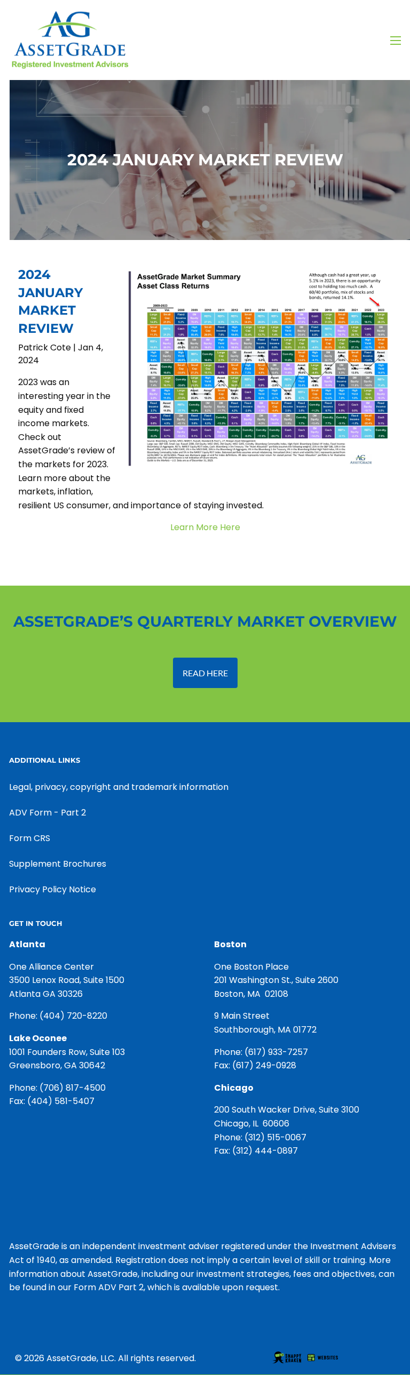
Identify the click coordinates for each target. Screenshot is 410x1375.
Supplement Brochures (57, 864)
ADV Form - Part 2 (47, 812)
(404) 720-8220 (73, 1016)
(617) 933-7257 (276, 1052)
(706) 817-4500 (73, 1088)
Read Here (205, 673)
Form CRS (29, 838)
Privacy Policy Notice (52, 889)
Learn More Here (205, 527)
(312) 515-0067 (275, 1137)
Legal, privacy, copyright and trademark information (118, 787)
